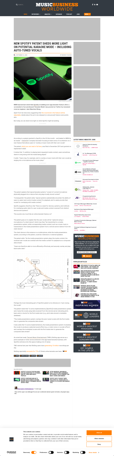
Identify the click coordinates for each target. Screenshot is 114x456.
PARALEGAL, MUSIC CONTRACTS (88, 187)
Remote (76, 230)
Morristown (85, 198)
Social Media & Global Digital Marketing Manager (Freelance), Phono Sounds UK (91, 171)
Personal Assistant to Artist (91, 179)
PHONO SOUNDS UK (88, 174)
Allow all (99, 432)
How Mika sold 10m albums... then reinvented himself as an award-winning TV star (90, 295)
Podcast (69, 14)
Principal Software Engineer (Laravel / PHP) (85, 227)
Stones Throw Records (85, 205)
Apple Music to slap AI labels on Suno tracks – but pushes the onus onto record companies (90, 267)
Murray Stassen (67, 55)
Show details (93, 452)
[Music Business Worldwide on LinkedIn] (95, 4)
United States (25, 355)
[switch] (51, 452)
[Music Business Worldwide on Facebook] (93, 4)
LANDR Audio (94, 147)
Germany (88, 181)
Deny (99, 444)
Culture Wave (85, 216)
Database (59, 14)
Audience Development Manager (84, 209)
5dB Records (83, 211)
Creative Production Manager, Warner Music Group (85, 221)
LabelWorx (82, 230)
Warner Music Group (79, 223)
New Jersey (92, 198)
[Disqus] (43, 408)
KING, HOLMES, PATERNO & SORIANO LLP (91, 191)
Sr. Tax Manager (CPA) (89, 153)
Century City (86, 190)
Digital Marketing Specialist (82, 215)
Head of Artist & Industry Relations (90, 145)
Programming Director (89, 196)
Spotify (36, 105)
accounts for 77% (32, 351)
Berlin (84, 181)
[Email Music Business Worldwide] (97, 4)
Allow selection (99, 438)
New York (85, 163)
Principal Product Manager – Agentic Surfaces (91, 161)
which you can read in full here (32, 146)
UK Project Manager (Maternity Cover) (85, 203)
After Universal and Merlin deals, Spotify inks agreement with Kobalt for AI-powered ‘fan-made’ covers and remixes (60, 373)
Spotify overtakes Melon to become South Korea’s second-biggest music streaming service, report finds (31, 380)
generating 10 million (52, 345)
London (76, 205)
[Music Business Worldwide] (57, 6)
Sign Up (88, 256)
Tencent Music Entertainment (36, 337)
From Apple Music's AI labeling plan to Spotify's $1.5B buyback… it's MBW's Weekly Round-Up (90, 281)
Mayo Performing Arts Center (90, 199)
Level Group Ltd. (93, 155)
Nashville (85, 155)
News (25, 14)
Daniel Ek (25, 141)
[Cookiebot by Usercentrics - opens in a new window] (11, 452)
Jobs (78, 14)
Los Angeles (77, 216)
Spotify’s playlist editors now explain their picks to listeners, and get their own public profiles (31, 373)
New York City (86, 147)
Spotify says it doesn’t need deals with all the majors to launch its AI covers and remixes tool (60, 380)
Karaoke (33, 355)
